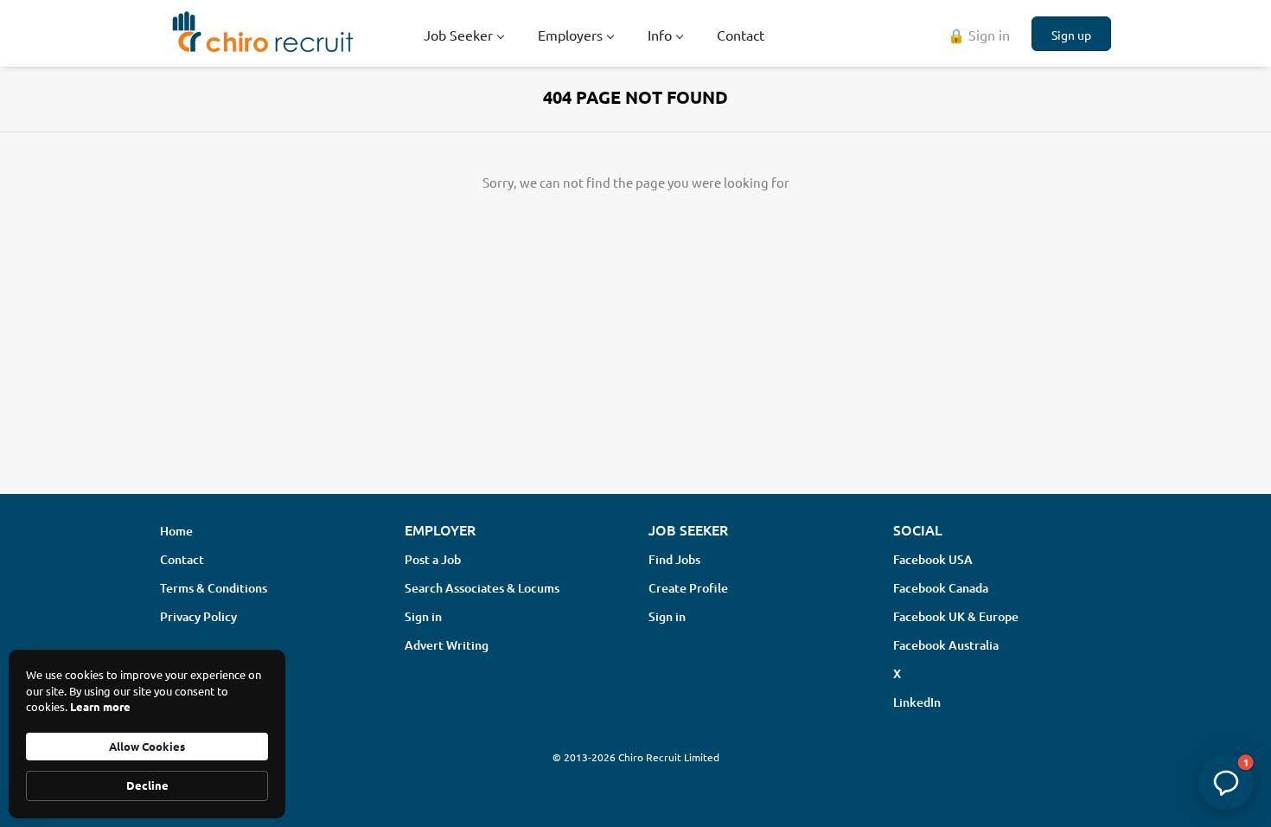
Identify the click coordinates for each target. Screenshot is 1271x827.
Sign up (1071, 34)
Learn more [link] (100, 706)
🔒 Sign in (979, 34)
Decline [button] (147, 785)
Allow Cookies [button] (147, 746)
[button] (1226, 782)
